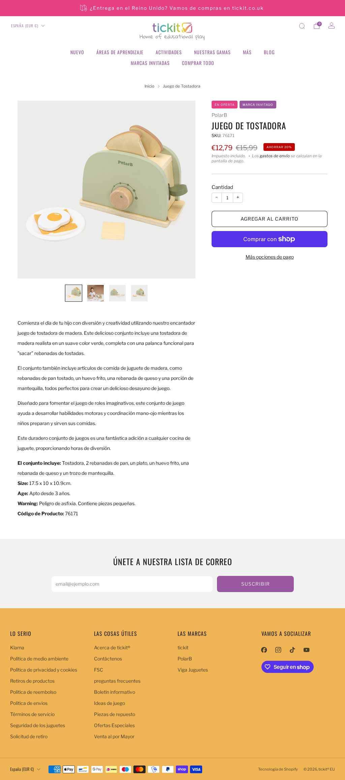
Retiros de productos (32, 681)
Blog (269, 52)
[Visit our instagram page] (278, 650)
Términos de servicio (32, 714)
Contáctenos (108, 658)
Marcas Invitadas (150, 62)
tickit (183, 647)
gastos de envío (275, 156)
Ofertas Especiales (114, 725)
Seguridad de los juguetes (37, 725)
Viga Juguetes (193, 670)
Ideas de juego (109, 703)
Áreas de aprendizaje (120, 52)
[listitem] (172, 8)
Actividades (169, 52)
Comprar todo (198, 62)
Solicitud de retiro (29, 736)
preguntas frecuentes (117, 681)
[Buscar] (302, 26)
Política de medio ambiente (39, 658)
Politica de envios (29, 703)
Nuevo (77, 52)
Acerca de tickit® (112, 647)
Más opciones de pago (270, 257)
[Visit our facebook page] (264, 650)
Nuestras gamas (212, 52)
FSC (98, 670)
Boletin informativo (114, 692)
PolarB (219, 115)
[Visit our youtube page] (307, 650)
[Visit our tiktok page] (292, 650)
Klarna (17, 647)
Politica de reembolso (33, 692)
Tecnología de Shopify (278, 769)
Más (247, 52)
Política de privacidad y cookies (43, 670)
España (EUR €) (24, 25)
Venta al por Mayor (114, 736)
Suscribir (255, 584)
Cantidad (222, 187)
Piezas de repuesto (114, 714)
